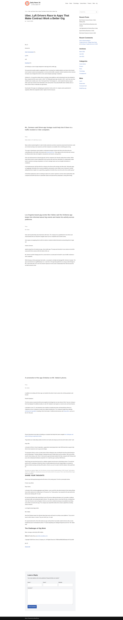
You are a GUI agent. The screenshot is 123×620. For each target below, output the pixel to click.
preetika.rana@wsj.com (42, 536)
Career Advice (83, 3)
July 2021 (81, 54)
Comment (30, 588)
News (70, 3)
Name (29, 582)
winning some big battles (30, 411)
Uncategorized (82, 73)
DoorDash (27, 62)
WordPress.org (82, 88)
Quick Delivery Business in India (86, 30)
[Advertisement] (50, 35)
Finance (89, 3)
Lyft (26, 55)
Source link (27, 546)
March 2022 (82, 51)
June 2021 (81, 56)
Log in (80, 81)
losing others (66, 411)
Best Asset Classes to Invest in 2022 (87, 33)
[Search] (96, 3)
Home (66, 3)
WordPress (36, 618)
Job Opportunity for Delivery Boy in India (88, 28)
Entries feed (82, 83)
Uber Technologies (29, 52)
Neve (26, 618)
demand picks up (50, 152)
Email (44, 582)
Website (60, 582)
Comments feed (83, 85)
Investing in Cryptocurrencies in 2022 (89, 44)
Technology (76, 3)
